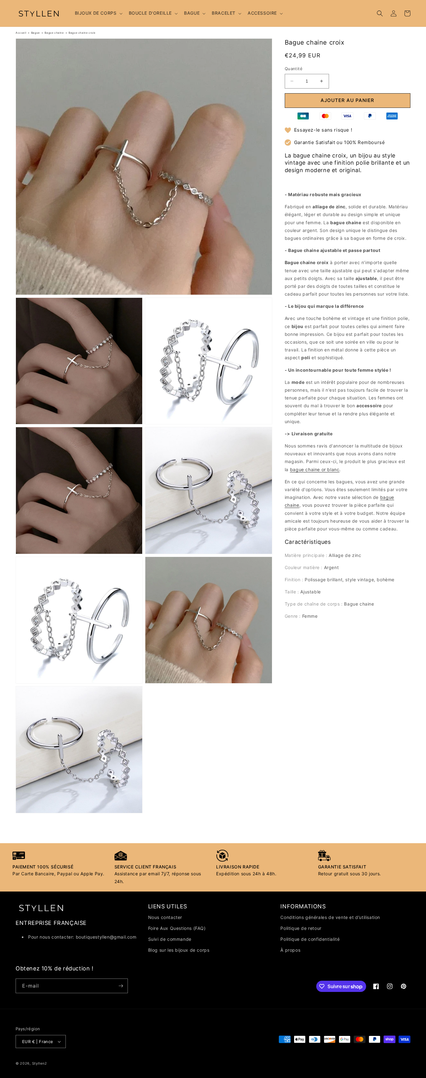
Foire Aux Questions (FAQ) (177, 928)
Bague (35, 32)
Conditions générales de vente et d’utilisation (330, 917)
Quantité (294, 68)
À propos (290, 950)
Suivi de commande (169, 939)
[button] (98, 13)
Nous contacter (165, 917)
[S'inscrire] (121, 986)
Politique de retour (300, 928)
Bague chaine (54, 32)
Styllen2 (39, 1063)
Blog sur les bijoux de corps (179, 950)
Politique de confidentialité (310, 939)
